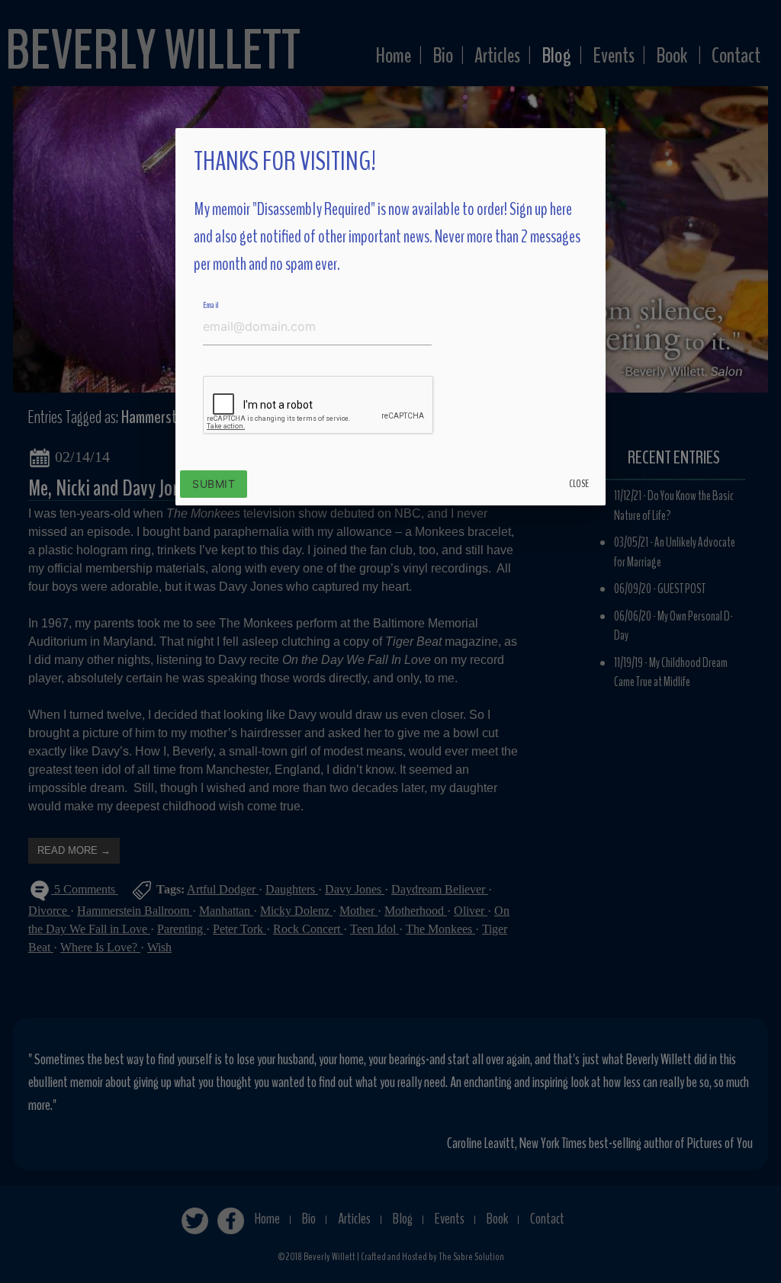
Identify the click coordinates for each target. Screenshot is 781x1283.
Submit (213, 483)
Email (211, 305)
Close (579, 483)
